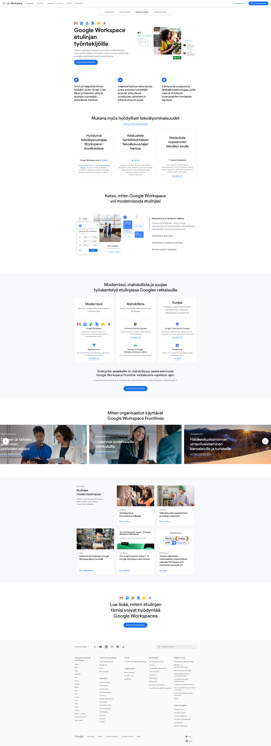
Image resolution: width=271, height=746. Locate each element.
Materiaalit (79, 3)
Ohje (138, 736)
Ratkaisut (30, 3)
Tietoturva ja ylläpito (108, 658)
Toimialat (50, 3)
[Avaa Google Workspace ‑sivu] (13, 3)
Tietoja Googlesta (112, 736)
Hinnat (69, 3)
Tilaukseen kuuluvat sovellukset (83, 659)
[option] (109, 12)
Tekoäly (60, 3)
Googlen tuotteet (127, 736)
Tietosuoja (90, 736)
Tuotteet (40, 3)
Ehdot (100, 736)
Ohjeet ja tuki (179, 658)
